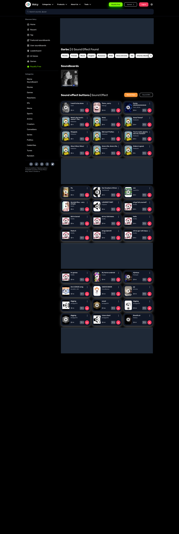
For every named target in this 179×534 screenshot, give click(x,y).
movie (82, 56)
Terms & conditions (30, 168)
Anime (29, 119)
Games (33, 61)
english (91, 56)
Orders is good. (138, 146)
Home (32, 24)
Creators (30, 124)
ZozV (72, 105)
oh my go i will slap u (140, 231)
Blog (26, 171)
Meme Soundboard (32, 80)
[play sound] (66, 107)
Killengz (104, 105)
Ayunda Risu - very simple (78, 203)
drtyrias (135, 289)
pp (134, 287)
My (72, 188)
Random (30, 156)
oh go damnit (106, 231)
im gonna (74, 272)
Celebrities (31, 145)
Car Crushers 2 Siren (109, 188)
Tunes (29, 150)
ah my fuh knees (108, 216)
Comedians (32, 129)
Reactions (31, 98)
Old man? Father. (108, 132)
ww (134, 188)
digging (73, 301)
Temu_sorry (106, 103)
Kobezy (135, 317)
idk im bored (75, 216)
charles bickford (143, 56)
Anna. (104, 117)
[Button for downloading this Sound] (87, 110)
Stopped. (74, 132)
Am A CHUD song (77, 287)
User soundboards (38, 45)
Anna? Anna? (138, 117)
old (132, 56)
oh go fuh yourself (139, 202)
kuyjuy (73, 190)
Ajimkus (136, 272)
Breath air (136, 315)
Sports (30, 113)
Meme (29, 108)
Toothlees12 (105, 190)
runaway (101, 56)
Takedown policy (42, 168)
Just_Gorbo (136, 107)
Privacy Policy (42, 169)
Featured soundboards (40, 40)
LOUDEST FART (107, 202)
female (74, 56)
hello (135, 216)
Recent (33, 30)
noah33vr (136, 190)
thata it (73, 231)
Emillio (135, 204)
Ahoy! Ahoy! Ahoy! (77, 146)
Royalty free (35, 66)
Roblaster (73, 121)
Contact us (37, 171)
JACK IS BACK (107, 287)
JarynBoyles (105, 289)
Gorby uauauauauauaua (139, 104)
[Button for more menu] (87, 104)
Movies (30, 87)
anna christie (121, 56)
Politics (30, 140)
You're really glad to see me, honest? (140, 132)
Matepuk (135, 275)
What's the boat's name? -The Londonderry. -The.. (78, 118)
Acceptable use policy (31, 169)
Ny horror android (108, 272)
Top (31, 35)
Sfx (28, 103)
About (31, 171)
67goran (104, 204)
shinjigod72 (74, 303)
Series (29, 135)
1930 (111, 56)
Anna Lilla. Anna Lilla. (109, 146)
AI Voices (34, 56)
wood (104, 301)
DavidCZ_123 (75, 289)
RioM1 (72, 206)
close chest (106, 315)
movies (65, 56)
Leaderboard (35, 51)
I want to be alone (77, 103)
